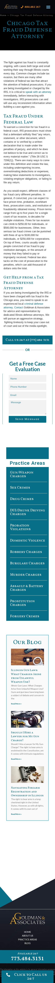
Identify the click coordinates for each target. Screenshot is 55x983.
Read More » (16, 704)
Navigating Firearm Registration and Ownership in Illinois (27, 792)
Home (3, 15)
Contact (19, 307)
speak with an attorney (38, 92)
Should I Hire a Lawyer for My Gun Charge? (25, 736)
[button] (48, 7)
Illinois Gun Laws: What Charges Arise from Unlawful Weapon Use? (26, 676)
